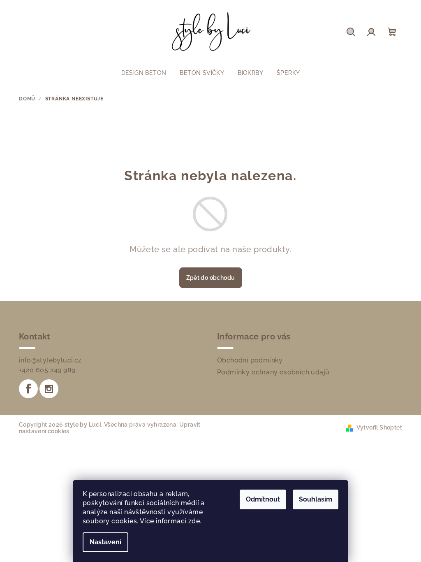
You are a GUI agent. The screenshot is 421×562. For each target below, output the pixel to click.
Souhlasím (315, 499)
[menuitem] (144, 72)
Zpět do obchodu (210, 277)
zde (194, 521)
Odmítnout (263, 499)
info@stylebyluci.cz (50, 360)
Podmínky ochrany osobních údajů (273, 372)
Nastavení (105, 542)
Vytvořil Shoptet (379, 427)
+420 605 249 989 (47, 370)
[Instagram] (48, 388)
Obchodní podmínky (250, 360)
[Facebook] (28, 388)
